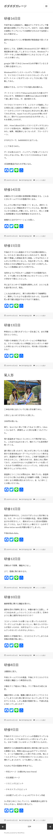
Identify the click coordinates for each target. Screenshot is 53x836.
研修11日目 (12, 509)
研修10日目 (12, 597)
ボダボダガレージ (15, 6)
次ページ (50, 827)
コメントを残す (40, 180)
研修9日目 (11, 729)
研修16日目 (12, 18)
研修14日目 (12, 189)
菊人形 (9, 375)
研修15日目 (12, 245)
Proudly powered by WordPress (14, 833)
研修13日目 (12, 325)
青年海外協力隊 (26, 180)
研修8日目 (11, 665)
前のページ (3, 827)
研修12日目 (12, 559)
